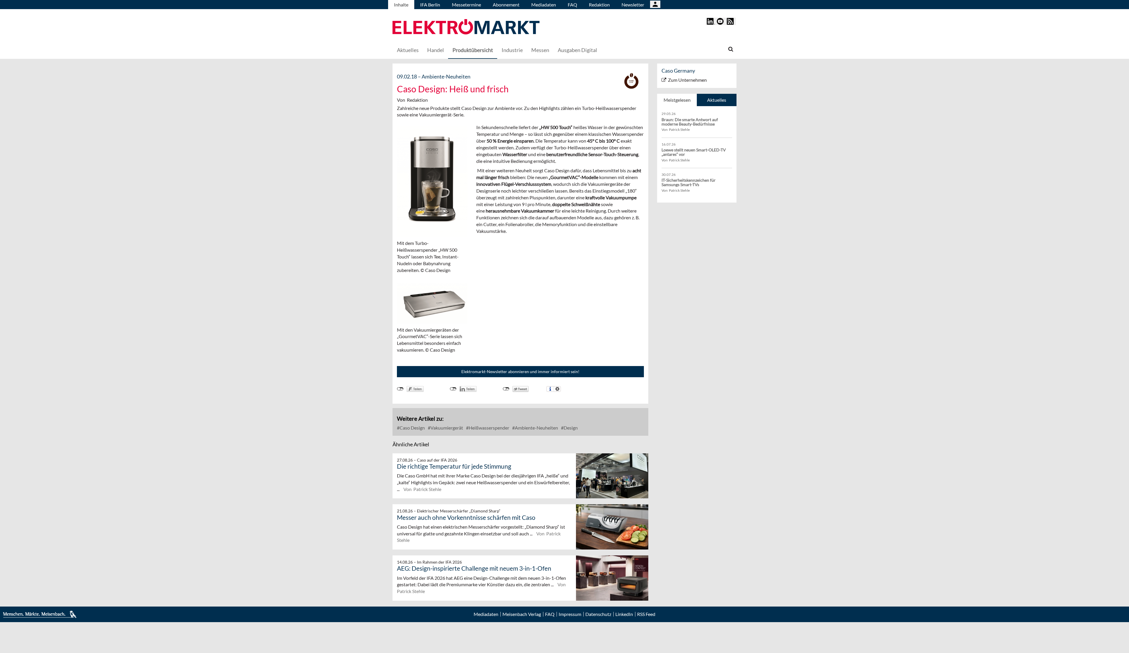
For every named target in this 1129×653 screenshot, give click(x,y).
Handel (435, 50)
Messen (540, 50)
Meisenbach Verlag (521, 614)
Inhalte (401, 4)
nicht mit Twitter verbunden (506, 389)
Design (570, 427)
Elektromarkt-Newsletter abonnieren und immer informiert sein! (520, 371)
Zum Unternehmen (687, 80)
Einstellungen (557, 389)
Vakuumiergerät (446, 427)
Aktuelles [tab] (716, 100)
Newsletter (633, 4)
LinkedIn (624, 614)
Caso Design (412, 427)
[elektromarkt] (466, 27)
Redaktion (599, 4)
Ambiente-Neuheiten (536, 427)
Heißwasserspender (488, 427)
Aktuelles (408, 50)
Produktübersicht (472, 50)
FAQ (572, 4)
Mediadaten (543, 4)
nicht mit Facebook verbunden (400, 389)
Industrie (512, 50)
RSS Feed (646, 614)
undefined (453, 389)
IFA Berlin (430, 4)
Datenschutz (598, 614)
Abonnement (506, 4)
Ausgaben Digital (577, 50)
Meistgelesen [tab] (677, 100)
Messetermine (466, 4)
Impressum (570, 614)
